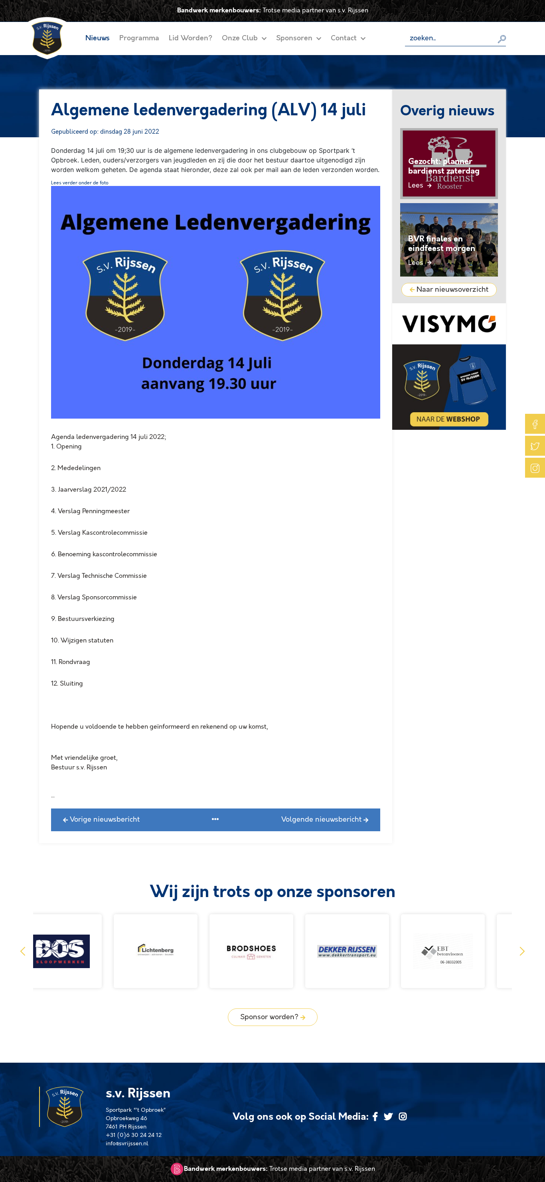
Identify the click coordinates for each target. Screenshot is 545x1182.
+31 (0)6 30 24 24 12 (134, 1135)
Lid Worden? (190, 38)
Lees (416, 185)
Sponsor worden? (270, 1017)
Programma (139, 38)
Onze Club (241, 38)
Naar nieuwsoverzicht (451, 289)
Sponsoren (295, 38)
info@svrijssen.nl (127, 1143)
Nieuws (97, 38)
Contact (345, 38)
